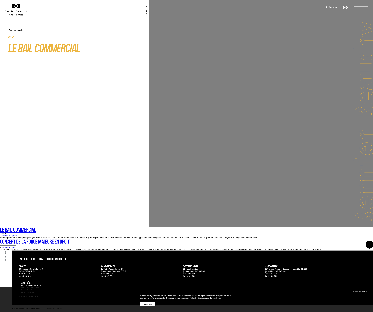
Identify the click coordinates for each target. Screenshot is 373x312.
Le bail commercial (18, 230)
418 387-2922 (272, 273)
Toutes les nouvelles (16, 30)
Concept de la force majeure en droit (35, 242)
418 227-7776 (108, 273)
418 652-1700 (26, 273)
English (146, 6)
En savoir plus (215, 298)
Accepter (147, 304)
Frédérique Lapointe (9, 236)
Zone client (333, 7)
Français (146, 13)
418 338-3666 (190, 273)
